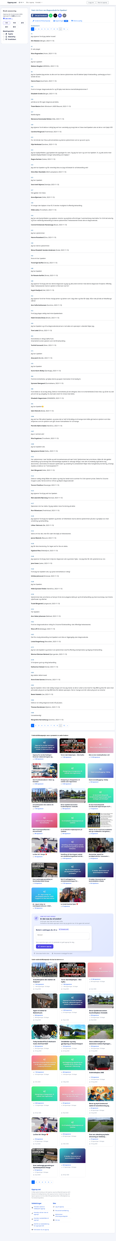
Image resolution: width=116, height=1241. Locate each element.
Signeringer (61, 21)
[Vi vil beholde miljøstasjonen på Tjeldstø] (72, 824)
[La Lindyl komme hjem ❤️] (72, 898)
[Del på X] (55, 15)
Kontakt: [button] (38, 2)
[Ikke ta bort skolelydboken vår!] (100, 748)
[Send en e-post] (60, 15)
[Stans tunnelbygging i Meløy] (100, 773)
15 (64, 29)
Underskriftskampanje (42, 21)
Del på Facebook (41, 16)
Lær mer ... (9, 18)
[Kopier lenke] (64, 15)
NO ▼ (22, 2)
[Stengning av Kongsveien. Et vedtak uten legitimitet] (72, 774)
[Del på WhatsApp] (51, 15)
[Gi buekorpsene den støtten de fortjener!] (44, 799)
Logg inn (91, 2)
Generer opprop (45, 946)
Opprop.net (11, 2)
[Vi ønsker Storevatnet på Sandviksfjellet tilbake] (100, 874)
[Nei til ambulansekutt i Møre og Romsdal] (44, 774)
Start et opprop (102, 2)
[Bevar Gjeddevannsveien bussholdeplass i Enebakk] (72, 799)
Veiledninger (37, 1203)
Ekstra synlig (77, 21)
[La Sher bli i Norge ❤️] (44, 848)
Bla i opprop (30, 2)
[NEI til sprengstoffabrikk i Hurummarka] (44, 824)
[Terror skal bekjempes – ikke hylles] (72, 748)
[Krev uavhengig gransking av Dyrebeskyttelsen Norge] (44, 874)
